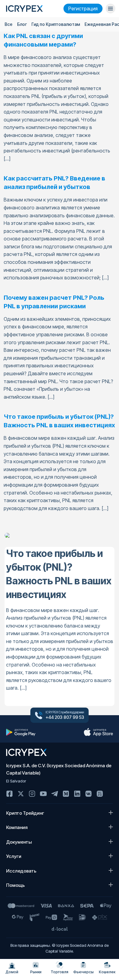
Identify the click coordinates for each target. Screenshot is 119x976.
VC (99, 793)
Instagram (32, 793)
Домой (11, 972)
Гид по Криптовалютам (55, 24)
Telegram (54, 793)
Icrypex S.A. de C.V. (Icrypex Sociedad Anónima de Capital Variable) (58, 769)
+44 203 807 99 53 (64, 717)
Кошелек (107, 972)
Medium (66, 793)
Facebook (9, 793)
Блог (22, 24)
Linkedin (77, 793)
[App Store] (98, 732)
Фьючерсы (83, 972)
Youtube (43, 793)
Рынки (35, 972)
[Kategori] (110, 8)
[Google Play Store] (20, 732)
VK (88, 793)
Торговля (59, 972)
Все (9, 24)
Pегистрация (83, 8)
